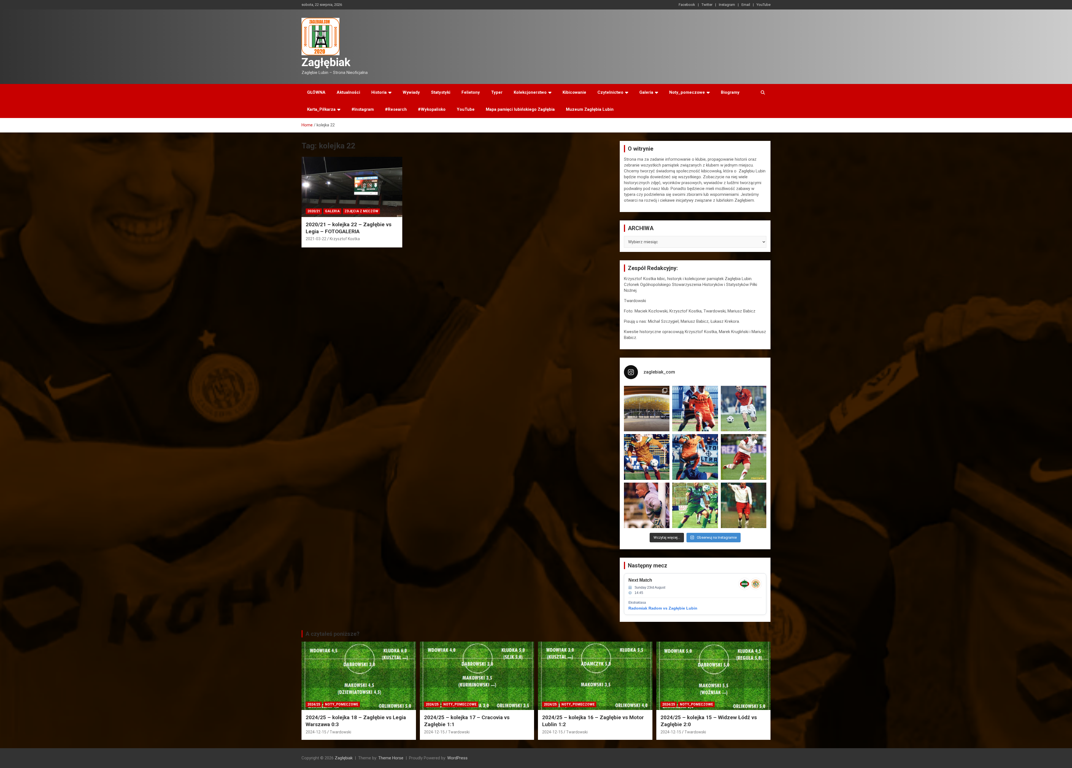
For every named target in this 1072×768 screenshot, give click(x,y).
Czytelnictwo (610, 92)
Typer (496, 92)
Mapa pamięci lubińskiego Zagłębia (520, 109)
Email (745, 5)
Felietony (470, 92)
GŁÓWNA (316, 92)
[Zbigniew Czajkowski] (695, 408)
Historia (379, 92)
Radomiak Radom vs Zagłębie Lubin (662, 608)
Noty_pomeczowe (687, 92)
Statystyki (440, 92)
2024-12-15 (316, 732)
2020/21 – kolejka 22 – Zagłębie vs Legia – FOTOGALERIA (348, 228)
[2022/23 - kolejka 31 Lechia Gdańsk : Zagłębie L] (646, 408)
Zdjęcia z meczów (361, 211)
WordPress (457, 757)
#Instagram (362, 109)
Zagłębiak (326, 62)
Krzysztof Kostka (345, 239)
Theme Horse (390, 757)
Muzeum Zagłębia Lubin (590, 109)
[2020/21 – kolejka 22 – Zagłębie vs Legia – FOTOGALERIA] (352, 187)
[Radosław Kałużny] (695, 505)
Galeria (646, 92)
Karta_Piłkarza (321, 109)
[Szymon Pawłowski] (743, 457)
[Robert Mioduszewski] (646, 505)
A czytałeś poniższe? (332, 633)
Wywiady (411, 92)
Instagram (727, 5)
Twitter (707, 5)
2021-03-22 (316, 239)
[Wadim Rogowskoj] (695, 457)
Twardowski (340, 732)
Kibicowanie (574, 92)
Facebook (687, 5)
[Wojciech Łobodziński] (743, 408)
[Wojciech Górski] (646, 457)
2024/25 (313, 704)
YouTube (763, 5)
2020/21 (313, 211)
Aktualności (348, 92)
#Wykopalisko (432, 109)
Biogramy (730, 92)
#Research (396, 109)
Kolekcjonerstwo (530, 92)
